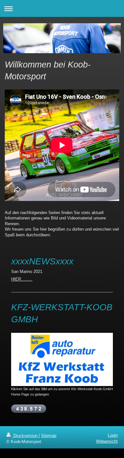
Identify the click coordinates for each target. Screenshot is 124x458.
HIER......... (21, 279)
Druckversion (25, 435)
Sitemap (48, 435)
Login (113, 435)
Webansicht (107, 441)
